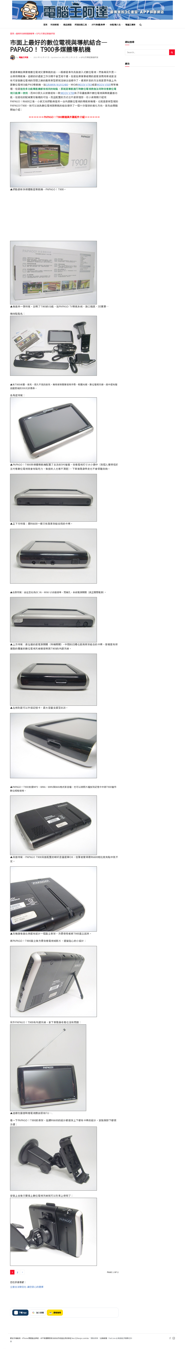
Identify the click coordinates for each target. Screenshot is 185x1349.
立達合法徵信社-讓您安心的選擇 (26, 1286)
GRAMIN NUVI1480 (57, 84)
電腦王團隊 (130, 24)
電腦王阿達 (23, 57)
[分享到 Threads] (109, 66)
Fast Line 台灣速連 (116, 1338)
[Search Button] (140, 24)
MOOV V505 (104, 84)
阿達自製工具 (81, 24)
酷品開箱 (67, 24)
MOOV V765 (85, 84)
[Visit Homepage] (92, 10)
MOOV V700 (67, 93)
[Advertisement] (64, 1298)
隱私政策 (94, 1338)
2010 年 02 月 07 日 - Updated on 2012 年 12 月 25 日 (55, 57)
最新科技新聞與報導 (25, 33)
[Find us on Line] (174, 1338)
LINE (115, 66)
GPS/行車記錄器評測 (45, 33)
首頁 (45, 24)
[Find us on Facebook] (170, 1338)
